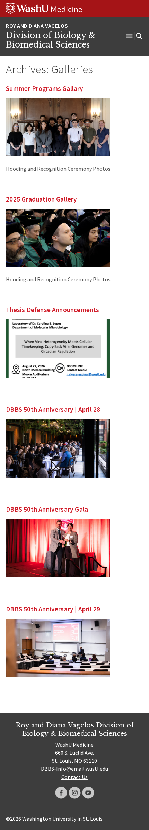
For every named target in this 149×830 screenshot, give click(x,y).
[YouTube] (88, 793)
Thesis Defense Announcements (52, 310)
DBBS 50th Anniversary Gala (47, 509)
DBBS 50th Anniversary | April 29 (53, 609)
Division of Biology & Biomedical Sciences (50, 40)
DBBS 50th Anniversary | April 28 (53, 409)
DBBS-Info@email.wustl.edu (74, 768)
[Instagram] (75, 793)
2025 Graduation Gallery (41, 199)
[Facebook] (61, 793)
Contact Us (74, 776)
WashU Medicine (74, 744)
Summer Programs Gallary (44, 88)
